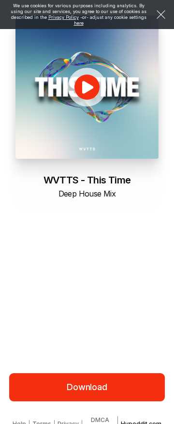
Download (87, 387)
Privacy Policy (63, 17)
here (79, 23)
